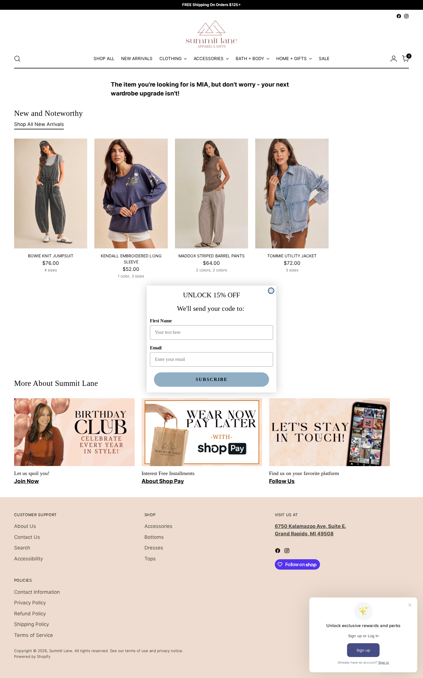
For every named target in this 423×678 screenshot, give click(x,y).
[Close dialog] (271, 291)
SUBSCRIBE (212, 379)
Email (155, 347)
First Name (161, 320)
